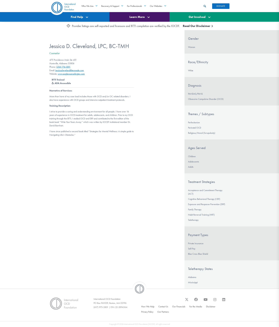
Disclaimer (210, 306)
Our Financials (178, 306)
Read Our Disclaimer (197, 26)
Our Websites (156, 6)
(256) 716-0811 (63, 66)
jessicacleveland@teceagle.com (69, 70)
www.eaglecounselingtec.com (71, 73)
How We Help (147, 306)
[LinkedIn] (224, 301)
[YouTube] (205, 301)
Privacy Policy (147, 311)
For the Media (195, 306)
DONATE (221, 6)
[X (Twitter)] (186, 301)
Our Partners (163, 311)
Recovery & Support (110, 6)
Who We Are (87, 6)
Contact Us (163, 306)
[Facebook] (196, 301)
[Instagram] (215, 301)
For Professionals (134, 6)
